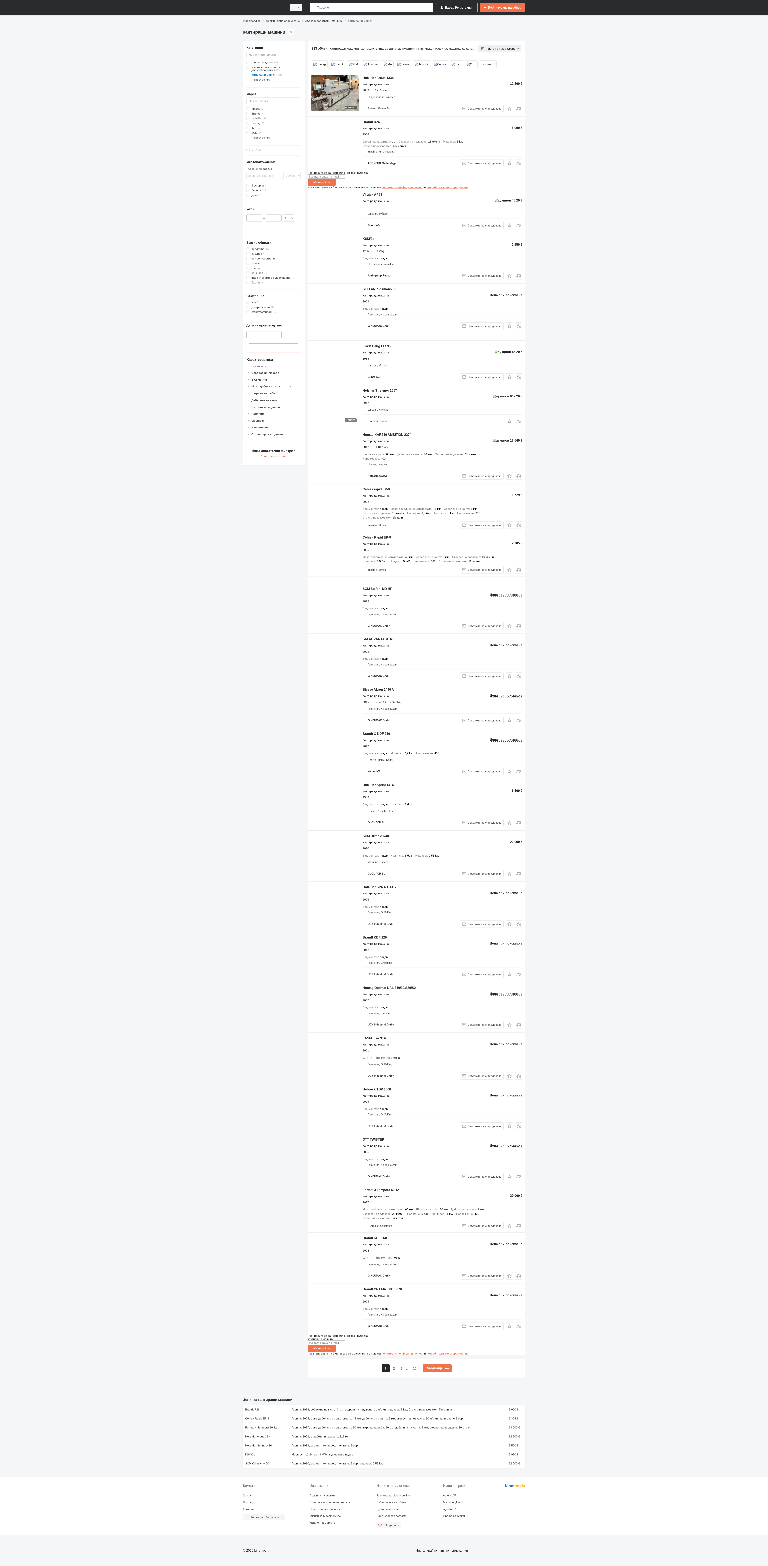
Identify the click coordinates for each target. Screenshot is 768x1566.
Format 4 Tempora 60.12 (381, 1190)
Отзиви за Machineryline (325, 1515)
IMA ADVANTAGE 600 (379, 639)
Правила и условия (322, 1495)
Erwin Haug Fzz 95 (377, 346)
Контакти (249, 1509)
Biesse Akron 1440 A (378, 689)
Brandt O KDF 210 (376, 733)
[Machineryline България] (264, 7)
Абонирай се (321, 182)
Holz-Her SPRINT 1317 (380, 887)
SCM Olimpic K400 (377, 836)
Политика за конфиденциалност (331, 1502)
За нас (247, 1495)
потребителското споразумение (447, 187)
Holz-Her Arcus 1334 (378, 78)
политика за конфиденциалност (402, 187)
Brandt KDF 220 (375, 937)
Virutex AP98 (372, 194)
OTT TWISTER (373, 1139)
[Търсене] (313, 7)
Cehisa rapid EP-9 (376, 489)
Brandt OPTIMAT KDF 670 (382, 1289)
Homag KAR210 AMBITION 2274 (387, 434)
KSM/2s (368, 238)
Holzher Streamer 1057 (380, 390)
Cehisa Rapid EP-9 (377, 537)
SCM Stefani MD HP (377, 588)
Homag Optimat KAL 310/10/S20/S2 (389, 987)
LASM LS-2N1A (374, 1038)
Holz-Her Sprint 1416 (378, 785)
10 (414, 1368)
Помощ (248, 1502)
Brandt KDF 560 (375, 1238)
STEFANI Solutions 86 (379, 289)
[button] (509, 108)
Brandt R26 (371, 122)
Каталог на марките (322, 1522)
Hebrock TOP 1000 (377, 1089)
